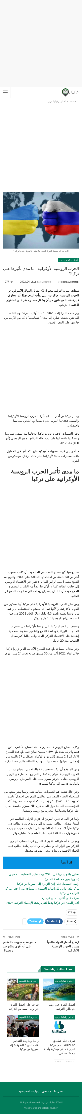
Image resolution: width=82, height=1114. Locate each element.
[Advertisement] (41, 42)
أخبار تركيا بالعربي (69, 260)
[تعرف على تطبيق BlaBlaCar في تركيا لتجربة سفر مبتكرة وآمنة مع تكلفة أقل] (59, 1026)
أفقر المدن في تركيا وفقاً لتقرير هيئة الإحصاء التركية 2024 (42, 902)
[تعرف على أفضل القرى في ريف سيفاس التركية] (23, 990)
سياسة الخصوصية (29, 1091)
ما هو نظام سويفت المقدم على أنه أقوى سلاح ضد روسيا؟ (19, 946)
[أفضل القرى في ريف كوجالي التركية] (59, 990)
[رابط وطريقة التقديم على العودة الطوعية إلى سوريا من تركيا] (23, 1026)
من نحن (46, 1091)
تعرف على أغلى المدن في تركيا (59, 898)
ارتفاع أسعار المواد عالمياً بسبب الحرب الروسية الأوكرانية (63, 946)
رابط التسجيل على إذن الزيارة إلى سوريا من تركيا (48, 883)
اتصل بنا (58, 1091)
